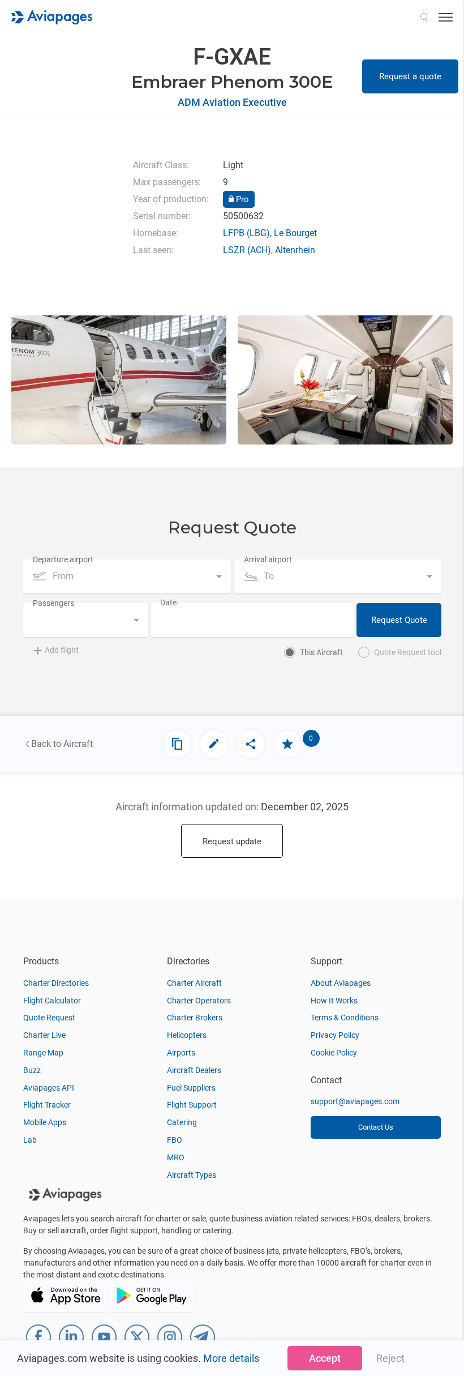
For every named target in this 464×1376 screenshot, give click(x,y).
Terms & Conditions (345, 1017)
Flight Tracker (47, 1104)
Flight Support (192, 1104)
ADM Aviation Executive (232, 102)
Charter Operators (199, 1000)
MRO (175, 1157)
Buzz (32, 1070)
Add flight (62, 650)
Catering (182, 1122)
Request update (232, 841)
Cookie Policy (334, 1052)
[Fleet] (177, 744)
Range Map (43, 1052)
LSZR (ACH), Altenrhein (269, 250)
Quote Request (49, 1017)
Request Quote (399, 620)
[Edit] (214, 744)
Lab (30, 1139)
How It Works (334, 1000)
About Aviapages (341, 983)
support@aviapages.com (355, 1101)
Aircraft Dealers (194, 1070)
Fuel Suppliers (191, 1087)
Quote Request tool (407, 652)
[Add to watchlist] (287, 744)
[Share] (251, 744)
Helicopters (187, 1035)
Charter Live (44, 1035)
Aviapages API (48, 1087)
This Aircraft (321, 652)
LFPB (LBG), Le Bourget (270, 233)
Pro (241, 199)
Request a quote (410, 76)
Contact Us (375, 1127)
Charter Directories (56, 983)
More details (231, 1358)
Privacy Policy (335, 1035)
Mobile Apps (44, 1122)
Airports (181, 1052)
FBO (174, 1139)
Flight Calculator (52, 1000)
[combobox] (127, 576)
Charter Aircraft (194, 983)
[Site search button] (424, 17)
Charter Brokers (194, 1017)
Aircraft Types (191, 1175)
